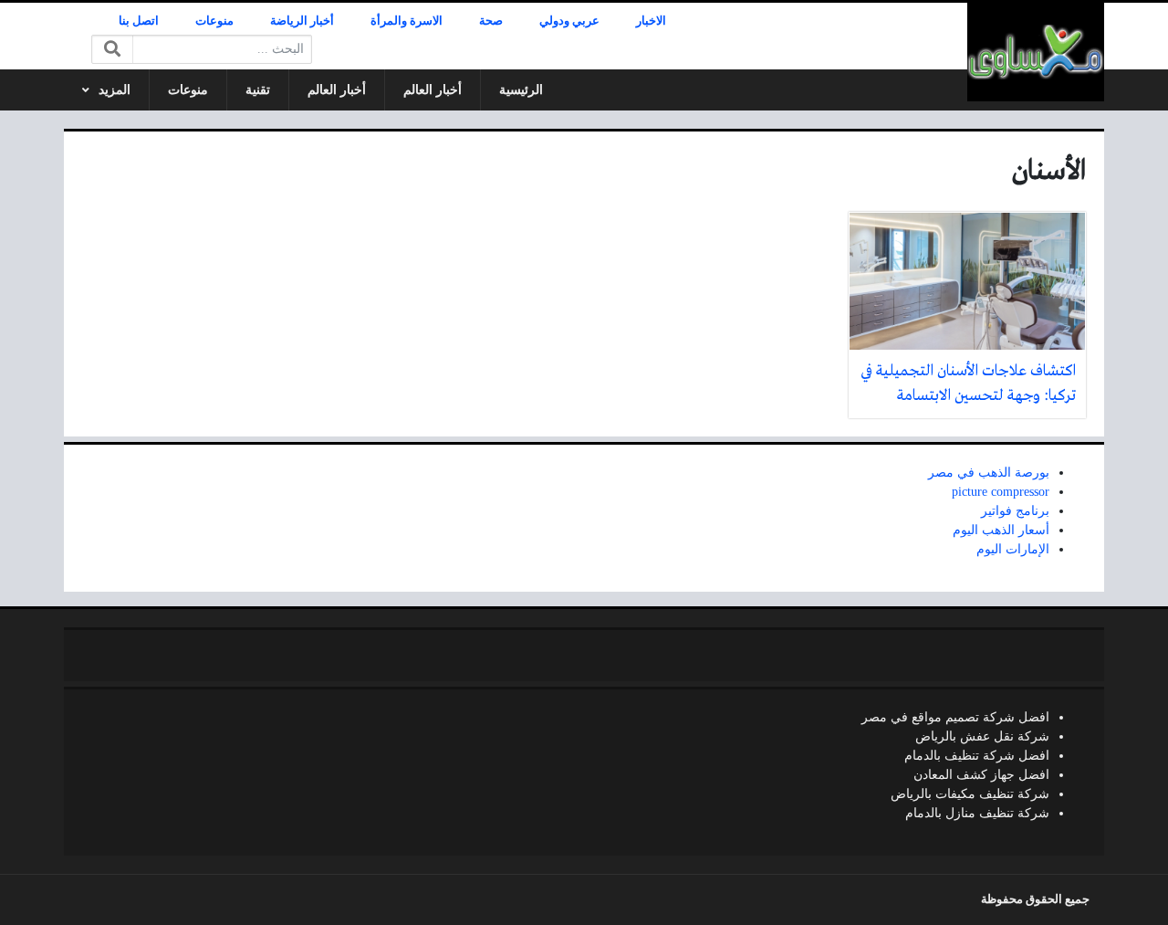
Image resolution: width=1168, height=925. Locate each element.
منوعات (214, 21)
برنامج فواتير (1015, 511)
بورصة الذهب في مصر (988, 472)
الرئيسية (521, 90)
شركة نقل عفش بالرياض (982, 736)
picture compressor (1000, 492)
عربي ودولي (569, 21)
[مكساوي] (1035, 52)
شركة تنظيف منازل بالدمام (977, 813)
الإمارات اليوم (1012, 549)
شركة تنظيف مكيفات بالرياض (970, 794)
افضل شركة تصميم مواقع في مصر (955, 717)
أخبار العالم (432, 90)
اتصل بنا (139, 21)
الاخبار (651, 21)
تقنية (257, 90)
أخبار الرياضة (302, 21)
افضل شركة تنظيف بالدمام (976, 755)
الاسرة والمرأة (406, 21)
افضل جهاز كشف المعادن (981, 775)
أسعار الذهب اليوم (1001, 530)
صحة (491, 21)
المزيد (114, 90)
